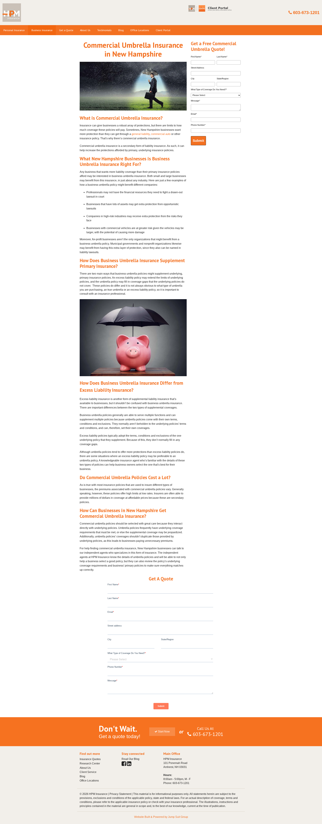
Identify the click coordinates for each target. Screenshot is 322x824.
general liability (141, 134)
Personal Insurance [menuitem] (14, 30)
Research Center (90, 763)
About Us (85, 767)
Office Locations (89, 780)
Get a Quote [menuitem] (66, 30)
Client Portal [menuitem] (163, 30)
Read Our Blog (130, 759)
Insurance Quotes (90, 759)
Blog (82, 776)
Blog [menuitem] (121, 30)
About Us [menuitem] (85, 30)
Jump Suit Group (178, 816)
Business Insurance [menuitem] (41, 30)
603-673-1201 (306, 12)
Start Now (163, 731)
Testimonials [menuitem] (104, 30)
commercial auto (161, 134)
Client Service (88, 772)
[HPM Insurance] (12, 23)
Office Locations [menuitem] (139, 30)
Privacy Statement (120, 794)
